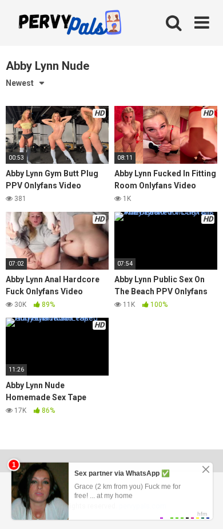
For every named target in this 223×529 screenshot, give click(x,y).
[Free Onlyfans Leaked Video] (70, 24)
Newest (20, 83)
